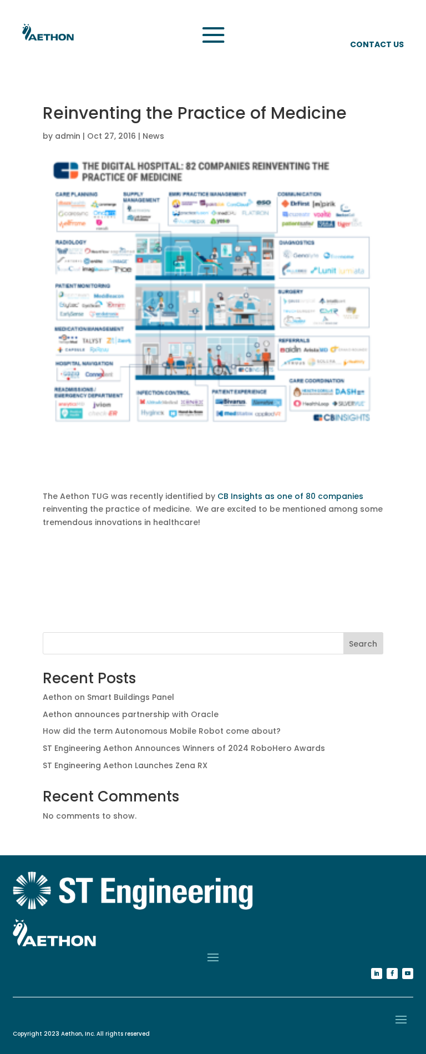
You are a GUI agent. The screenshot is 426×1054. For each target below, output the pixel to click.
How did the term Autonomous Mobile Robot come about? (162, 731)
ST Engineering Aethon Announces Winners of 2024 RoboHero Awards (184, 748)
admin (67, 136)
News (153, 136)
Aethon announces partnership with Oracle (131, 714)
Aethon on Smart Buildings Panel (108, 697)
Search (363, 643)
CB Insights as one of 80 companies (290, 496)
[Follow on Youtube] (407, 973)
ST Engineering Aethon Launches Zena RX (125, 765)
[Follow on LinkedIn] (376, 973)
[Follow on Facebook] (392, 973)
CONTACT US (377, 44)
